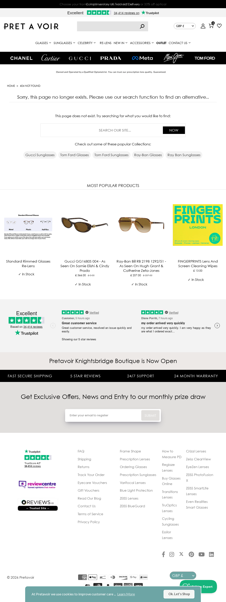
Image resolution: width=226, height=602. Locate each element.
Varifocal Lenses (133, 483)
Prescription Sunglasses (138, 475)
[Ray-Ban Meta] (142, 58)
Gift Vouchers (88, 490)
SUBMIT (150, 415)
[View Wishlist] (219, 26)
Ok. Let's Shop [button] (179, 594)
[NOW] (142, 26)
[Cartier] (50, 57)
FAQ (81, 451)
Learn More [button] (126, 594)
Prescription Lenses (135, 459)
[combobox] (112, 26)
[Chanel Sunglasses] (21, 58)
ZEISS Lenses (129, 498)
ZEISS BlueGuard (132, 506)
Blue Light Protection (136, 490)
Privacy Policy (89, 522)
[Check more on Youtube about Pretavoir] (201, 555)
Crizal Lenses (196, 451)
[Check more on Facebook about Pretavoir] (163, 555)
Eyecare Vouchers (92, 483)
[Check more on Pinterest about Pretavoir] (191, 555)
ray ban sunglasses (184, 155)
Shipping (84, 459)
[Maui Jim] (174, 58)
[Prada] (111, 58)
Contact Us (87, 506)
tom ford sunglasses (111, 155)
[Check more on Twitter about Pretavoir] (181, 555)
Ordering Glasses (133, 467)
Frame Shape (130, 451)
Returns (83, 467)
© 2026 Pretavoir (20, 577)
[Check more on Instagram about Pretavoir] (171, 555)
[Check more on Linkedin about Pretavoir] (211, 555)
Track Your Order (91, 475)
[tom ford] (205, 58)
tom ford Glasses (74, 155)
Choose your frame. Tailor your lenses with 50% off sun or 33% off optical (113, 4)
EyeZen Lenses (197, 467)
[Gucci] (80, 58)
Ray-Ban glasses (148, 155)
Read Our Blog (89, 498)
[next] (221, 244)
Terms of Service (90, 514)
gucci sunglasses (40, 155)
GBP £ (180, 26)
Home (11, 85)
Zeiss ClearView (198, 459)
